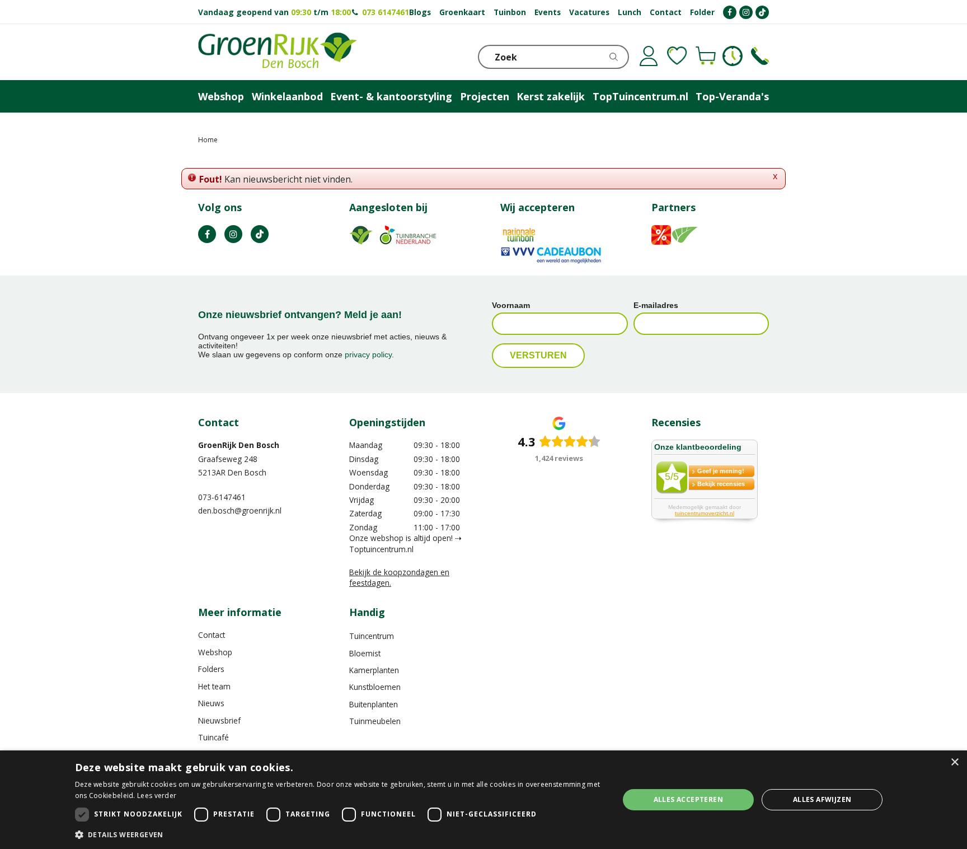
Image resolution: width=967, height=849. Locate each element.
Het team (214, 686)
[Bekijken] (706, 56)
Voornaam (511, 305)
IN (233, 234)
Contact (211, 634)
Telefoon (760, 56)
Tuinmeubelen (375, 721)
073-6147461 (222, 497)
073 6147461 (385, 12)
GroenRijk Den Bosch (238, 445)
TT (260, 234)
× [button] (954, 762)
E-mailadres (655, 305)
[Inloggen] (648, 56)
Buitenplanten (373, 704)
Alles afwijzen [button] (822, 799)
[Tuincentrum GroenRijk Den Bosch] (277, 52)
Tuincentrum (371, 636)
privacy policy (368, 354)
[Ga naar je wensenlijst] (677, 56)
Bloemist (365, 653)
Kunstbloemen (375, 687)
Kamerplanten (374, 670)
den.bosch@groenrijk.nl (239, 510)
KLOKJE (732, 56)
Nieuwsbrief (219, 720)
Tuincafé (213, 737)
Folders (211, 669)
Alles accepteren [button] (688, 799)
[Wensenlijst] (677, 56)
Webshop (215, 652)
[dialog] (483, 799)
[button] (339, 834)
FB (207, 234)
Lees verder (156, 795)
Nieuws (211, 703)
